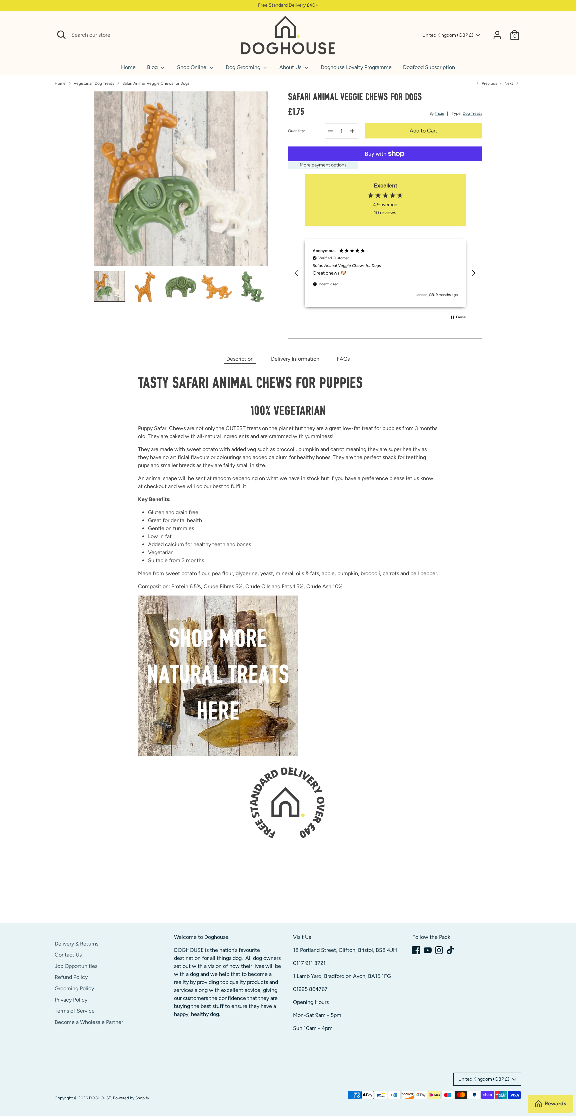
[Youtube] (428, 950)
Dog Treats (472, 113)
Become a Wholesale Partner (89, 1022)
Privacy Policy (71, 1000)
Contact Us (68, 955)
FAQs (343, 359)
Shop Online (192, 67)
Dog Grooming (244, 67)
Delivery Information (295, 359)
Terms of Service (75, 1011)
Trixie (439, 113)
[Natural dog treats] (218, 754)
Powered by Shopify (131, 1098)
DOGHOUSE (100, 1098)
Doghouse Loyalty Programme (356, 67)
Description (240, 359)
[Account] (497, 35)
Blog (153, 67)
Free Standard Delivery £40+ (288, 5)
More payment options (323, 165)
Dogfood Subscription (429, 67)
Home (128, 67)
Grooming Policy (74, 988)
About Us (291, 67)
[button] (297, 273)
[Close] (229, 35)
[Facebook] (416, 950)
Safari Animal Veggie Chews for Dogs (156, 83)
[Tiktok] (450, 950)
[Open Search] (61, 34)
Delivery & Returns (76, 944)
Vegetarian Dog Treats (94, 83)
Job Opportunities (76, 966)
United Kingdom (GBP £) (447, 35)
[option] (181, 181)
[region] (385, 273)
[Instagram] (439, 950)
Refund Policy (71, 977)
